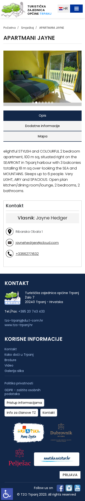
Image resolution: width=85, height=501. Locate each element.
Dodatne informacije (42, 125)
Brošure (10, 360)
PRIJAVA (70, 474)
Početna (9, 28)
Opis (42, 115)
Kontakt (11, 349)
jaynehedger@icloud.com (37, 242)
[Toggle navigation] (76, 9)
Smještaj (27, 28)
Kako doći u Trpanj (19, 354)
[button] (33, 102)
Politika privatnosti (19, 383)
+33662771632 (27, 253)
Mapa (42, 136)
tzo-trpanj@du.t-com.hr (24, 320)
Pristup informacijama (24, 403)
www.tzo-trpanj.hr (19, 325)
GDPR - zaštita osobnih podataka (23, 392)
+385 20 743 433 (31, 311)
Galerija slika (14, 371)
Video (9, 365)
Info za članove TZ (21, 413)
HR (65, 8)
